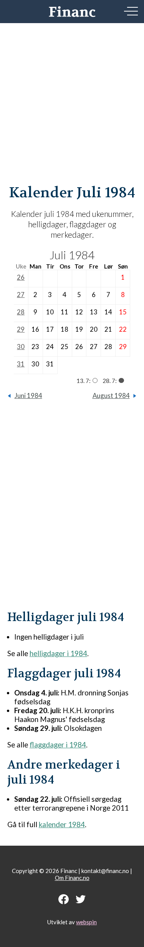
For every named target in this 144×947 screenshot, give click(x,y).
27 (21, 294)
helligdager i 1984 (58, 653)
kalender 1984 (62, 824)
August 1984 (111, 395)
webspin (86, 921)
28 (21, 312)
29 (21, 329)
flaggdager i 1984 (58, 744)
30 (21, 347)
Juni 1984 (28, 395)
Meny (131, 11)
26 (21, 277)
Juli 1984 (72, 255)
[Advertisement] (72, 76)
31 (21, 364)
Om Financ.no (72, 877)
